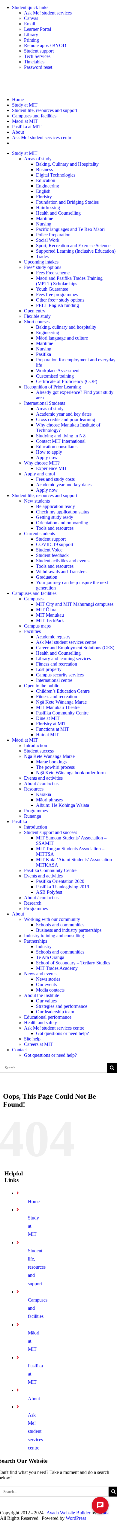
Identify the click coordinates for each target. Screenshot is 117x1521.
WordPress (76, 1518)
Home (34, 1201)
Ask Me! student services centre (35, 1431)
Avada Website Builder (68, 1512)
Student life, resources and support (37, 1267)
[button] (100, 1505)
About (34, 1398)
